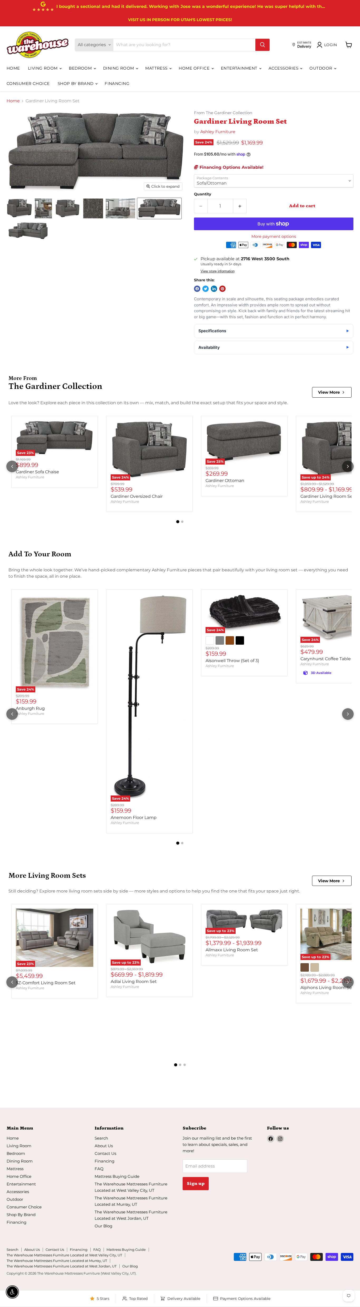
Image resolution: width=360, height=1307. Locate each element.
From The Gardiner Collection (223, 113)
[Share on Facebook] (197, 289)
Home (13, 68)
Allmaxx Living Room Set (232, 949)
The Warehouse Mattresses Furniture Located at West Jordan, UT (61, 1266)
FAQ (99, 1168)
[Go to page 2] (182, 521)
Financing (117, 83)
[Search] (262, 45)
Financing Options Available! (231, 167)
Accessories (284, 68)
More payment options (273, 236)
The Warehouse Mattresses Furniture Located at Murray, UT (57, 1260)
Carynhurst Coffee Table (325, 658)
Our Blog (103, 1225)
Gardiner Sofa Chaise (37, 471)
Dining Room (119, 68)
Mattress (157, 68)
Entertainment (240, 68)
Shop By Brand (76, 83)
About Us (104, 1145)
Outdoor (321, 68)
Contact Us (105, 1153)
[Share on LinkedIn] (214, 289)
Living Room (43, 68)
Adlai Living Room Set (134, 981)
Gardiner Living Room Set (327, 496)
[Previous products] (12, 466)
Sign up (196, 1183)
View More (329, 392)
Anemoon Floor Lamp (134, 817)
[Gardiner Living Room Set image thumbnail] (19, 208)
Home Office (195, 68)
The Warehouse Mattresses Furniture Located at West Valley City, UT (64, 1255)
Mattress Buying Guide (117, 1176)
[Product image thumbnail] (43, 208)
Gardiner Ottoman (225, 480)
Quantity (202, 194)
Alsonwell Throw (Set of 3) (232, 660)
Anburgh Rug (30, 708)
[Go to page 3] (184, 1065)
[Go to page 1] (177, 521)
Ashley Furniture (217, 131)
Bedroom (81, 68)
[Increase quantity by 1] (240, 206)
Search (101, 1138)
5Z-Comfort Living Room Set (46, 982)
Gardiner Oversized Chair (137, 496)
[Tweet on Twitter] (205, 289)
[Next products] (348, 466)
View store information (218, 271)
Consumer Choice (28, 83)
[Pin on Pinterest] (222, 289)
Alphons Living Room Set (327, 987)
